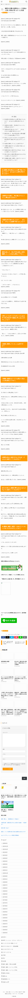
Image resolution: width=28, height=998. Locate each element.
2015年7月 (5, 923)
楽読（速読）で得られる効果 (9, 964)
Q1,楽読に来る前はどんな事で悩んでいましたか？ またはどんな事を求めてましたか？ (15, 121)
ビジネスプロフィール (8, 949)
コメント (5, 732)
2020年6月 (5, 858)
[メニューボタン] (1, 1)
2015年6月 (5, 926)
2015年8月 (5, 920)
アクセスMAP (20, 993)
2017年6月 (5, 905)
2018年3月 (5, 894)
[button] (3, 637)
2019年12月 (5, 873)
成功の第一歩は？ (5, 828)
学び (4, 958)
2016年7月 (5, 908)
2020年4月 (5, 861)
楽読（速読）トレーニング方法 (10, 967)
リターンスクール (7, 952)
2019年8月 (5, 876)
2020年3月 (5, 864)
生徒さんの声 (5, 12)
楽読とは (5, 976)
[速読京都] (14, 1)
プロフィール (14, 993)
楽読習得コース (6, 979)
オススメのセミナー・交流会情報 (10, 946)
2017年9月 (5, 897)
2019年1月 (5, 879)
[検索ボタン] (26, 1)
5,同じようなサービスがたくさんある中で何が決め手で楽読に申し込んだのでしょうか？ (14, 139)
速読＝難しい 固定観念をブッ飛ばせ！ (10, 819)
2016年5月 (5, 914)
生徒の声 (20, 991)
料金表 (24, 991)
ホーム (4, 991)
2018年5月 (5, 891)
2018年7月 (5, 885)
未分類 (4, 961)
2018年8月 (5, 882)
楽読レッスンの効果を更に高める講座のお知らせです (13, 831)
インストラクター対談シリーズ (10, 943)
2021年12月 (5, 846)
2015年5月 (5, 929)
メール (4, 754)
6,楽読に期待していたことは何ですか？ (14, 143)
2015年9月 (5, 917)
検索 (24, 778)
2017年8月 (5, 900)
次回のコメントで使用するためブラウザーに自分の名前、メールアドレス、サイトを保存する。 (14, 764)
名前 (3, 749)
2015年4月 (5, 932)
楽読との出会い (6, 973)
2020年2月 (5, 867)
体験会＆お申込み (8, 993)
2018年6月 (5, 888)
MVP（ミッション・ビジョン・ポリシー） (12, 940)
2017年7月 (5, 902)
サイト (4, 759)
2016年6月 (5, 911)
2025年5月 (5, 843)
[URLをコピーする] (25, 637)
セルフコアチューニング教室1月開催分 (10, 835)
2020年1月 (5, 870)
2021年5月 (5, 852)
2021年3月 (5, 855)
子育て (4, 955)
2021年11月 (5, 849)
